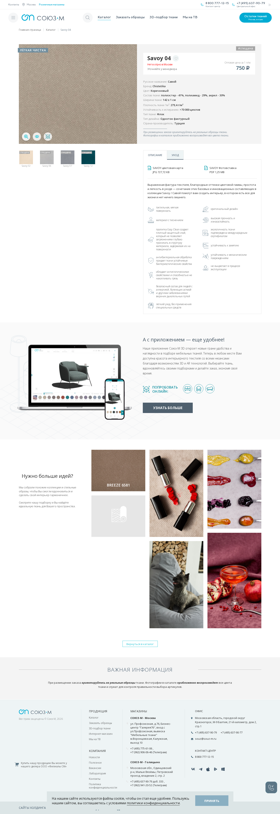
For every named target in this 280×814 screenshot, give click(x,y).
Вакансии (95, 768)
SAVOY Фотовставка (223, 170)
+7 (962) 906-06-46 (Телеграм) (148, 752)
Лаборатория (97, 773)
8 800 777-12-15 (204, 757)
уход (175, 155)
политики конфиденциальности (153, 803)
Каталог (104, 17)
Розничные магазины (51, 4)
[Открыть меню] (13, 18)
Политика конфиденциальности (103, 785)
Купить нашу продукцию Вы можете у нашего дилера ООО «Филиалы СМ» (44, 764)
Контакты (13, 4)
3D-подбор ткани (164, 17)
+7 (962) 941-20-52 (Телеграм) (148, 785)
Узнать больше (167, 408)
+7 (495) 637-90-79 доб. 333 (146, 781)
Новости (94, 757)
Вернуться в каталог (140, 644)
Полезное (95, 762)
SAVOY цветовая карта (168, 170)
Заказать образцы (130, 17)
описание (155, 155)
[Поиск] (88, 18)
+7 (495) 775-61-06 (141, 748)
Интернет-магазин (101, 734)
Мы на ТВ (190, 17)
